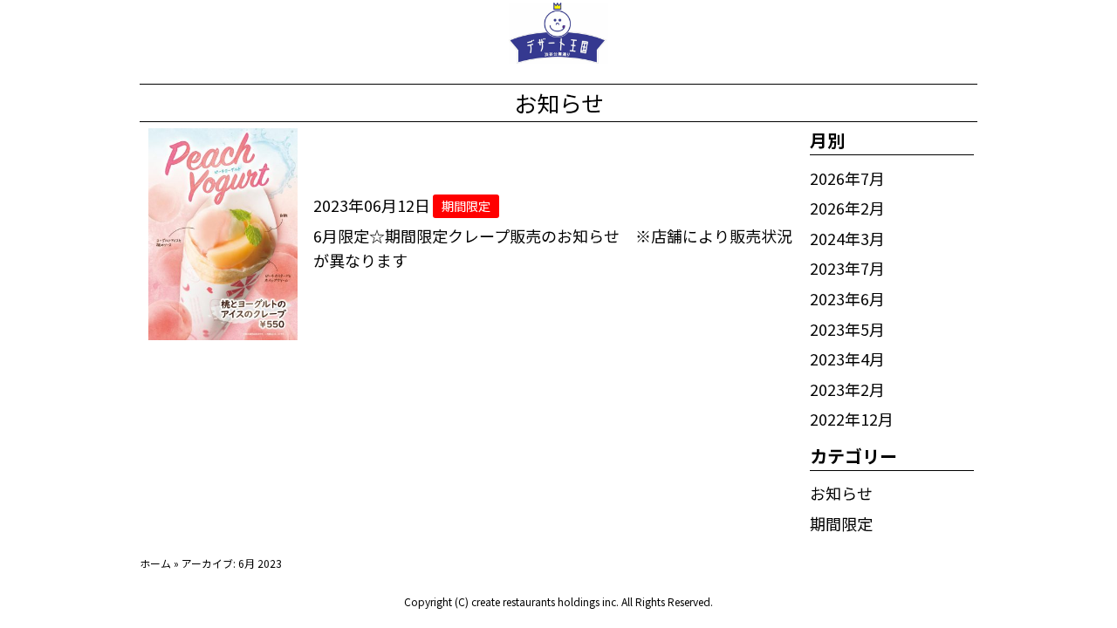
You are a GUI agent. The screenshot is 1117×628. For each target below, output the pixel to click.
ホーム (155, 563)
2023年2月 (847, 389)
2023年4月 (847, 358)
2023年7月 (847, 267)
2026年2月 (847, 207)
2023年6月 (847, 298)
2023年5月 (847, 328)
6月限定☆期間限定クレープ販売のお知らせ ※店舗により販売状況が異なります (552, 248)
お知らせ (841, 492)
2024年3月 (847, 238)
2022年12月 (852, 418)
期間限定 (841, 523)
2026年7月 (847, 178)
